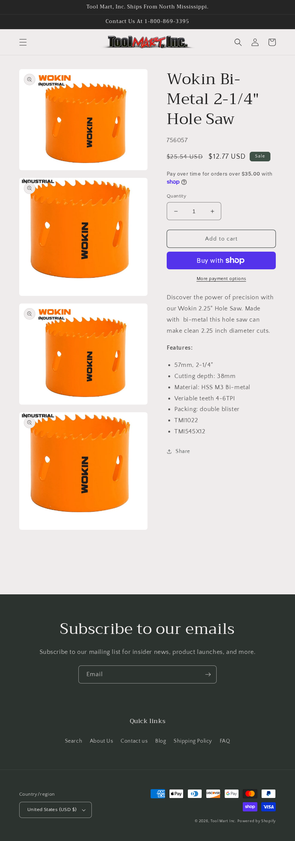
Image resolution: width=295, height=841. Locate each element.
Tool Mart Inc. (223, 821)
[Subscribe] (207, 674)
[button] (23, 42)
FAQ (225, 741)
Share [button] (183, 451)
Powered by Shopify (256, 821)
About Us (101, 741)
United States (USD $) (51, 809)
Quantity (176, 196)
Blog (160, 741)
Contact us (134, 741)
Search (74, 741)
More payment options (221, 278)
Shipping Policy (193, 741)
